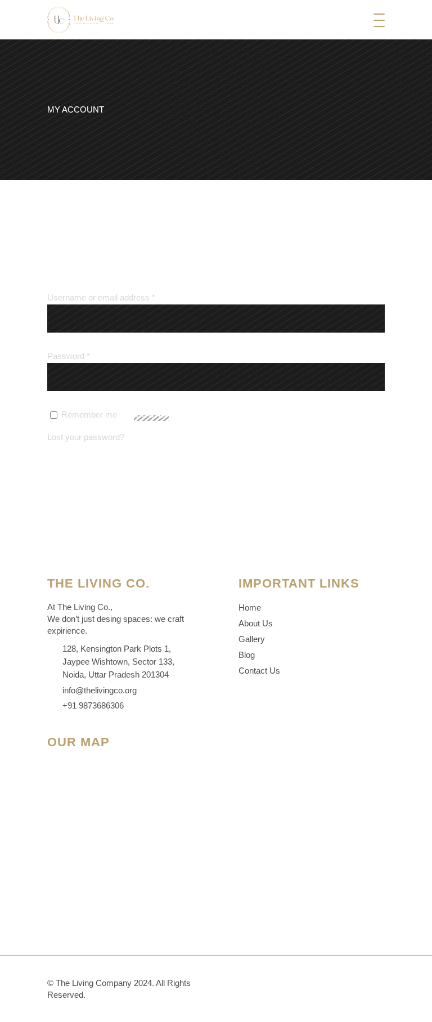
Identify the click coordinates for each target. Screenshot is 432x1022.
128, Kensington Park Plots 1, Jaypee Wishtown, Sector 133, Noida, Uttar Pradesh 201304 (118, 662)
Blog (246, 655)
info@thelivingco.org (99, 690)
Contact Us (259, 670)
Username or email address (101, 297)
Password (68, 356)
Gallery (251, 639)
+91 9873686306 (93, 705)
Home (249, 607)
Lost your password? (85, 437)
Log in (152, 415)
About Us (255, 623)
